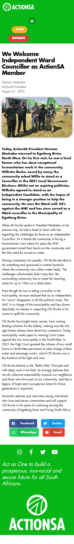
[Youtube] (54, 452)
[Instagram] (19, 452)
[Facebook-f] (31, 452)
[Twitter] (43, 452)
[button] (32, 21)
